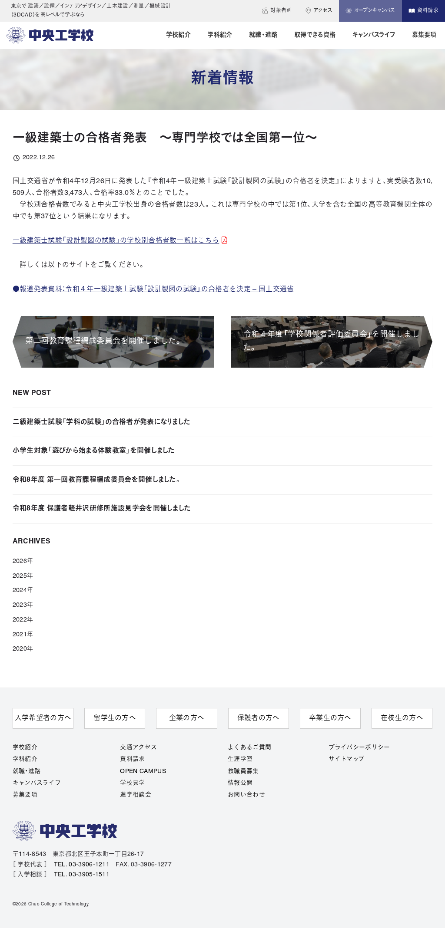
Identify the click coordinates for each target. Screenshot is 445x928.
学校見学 (132, 783)
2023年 (23, 605)
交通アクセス (138, 747)
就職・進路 (27, 771)
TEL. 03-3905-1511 (82, 875)
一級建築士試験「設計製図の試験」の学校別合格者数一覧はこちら (116, 241)
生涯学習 (240, 759)
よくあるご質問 (249, 747)
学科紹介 (25, 759)
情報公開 (240, 783)
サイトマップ (347, 759)
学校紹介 (25, 747)
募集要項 (25, 795)
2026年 (23, 561)
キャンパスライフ (37, 783)
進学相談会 (135, 795)
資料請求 (132, 759)
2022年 (23, 620)
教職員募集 (243, 771)
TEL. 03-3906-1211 (82, 865)
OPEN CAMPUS (143, 771)
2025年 (23, 576)
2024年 (23, 590)
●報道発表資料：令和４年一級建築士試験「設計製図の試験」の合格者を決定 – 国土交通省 (153, 289)
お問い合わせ (246, 795)
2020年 (23, 649)
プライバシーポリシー (359, 747)
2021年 (23, 635)
